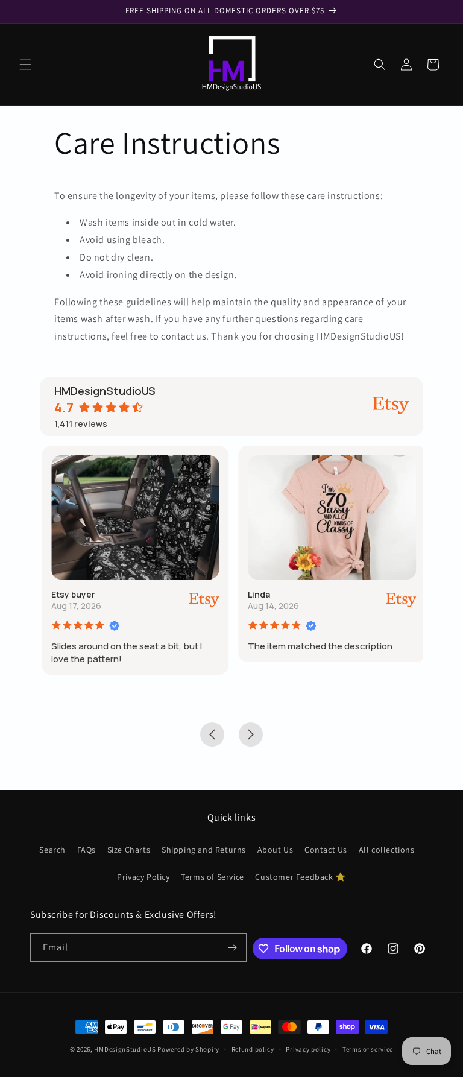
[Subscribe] (232, 947)
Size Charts (129, 849)
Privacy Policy (143, 876)
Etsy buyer (71, 594)
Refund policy (253, 1049)
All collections (387, 849)
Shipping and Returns (204, 849)
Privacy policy (308, 1049)
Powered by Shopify (188, 1049)
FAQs (86, 849)
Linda (257, 594)
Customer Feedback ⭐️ (300, 876)
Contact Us (325, 849)
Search (52, 849)
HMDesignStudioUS (125, 1049)
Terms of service (367, 1049)
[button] (25, 64)
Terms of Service (212, 876)
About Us (275, 849)
